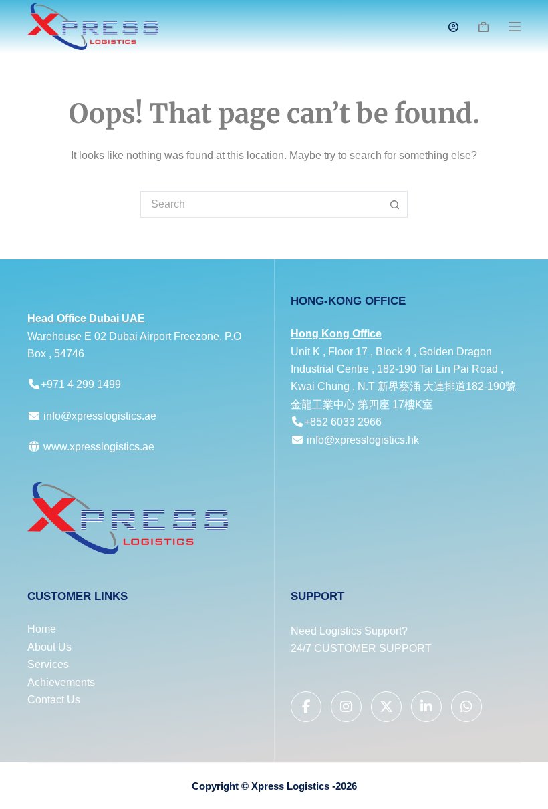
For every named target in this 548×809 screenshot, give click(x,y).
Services (48, 664)
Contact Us (53, 699)
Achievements (61, 682)
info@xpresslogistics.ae (99, 416)
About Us (49, 647)
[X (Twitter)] (386, 706)
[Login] (453, 27)
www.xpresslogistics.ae (97, 446)
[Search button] (394, 204)
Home (41, 629)
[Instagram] (346, 706)
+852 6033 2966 (343, 422)
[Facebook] (306, 706)
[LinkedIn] (426, 706)
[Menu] (515, 27)
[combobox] (261, 204)
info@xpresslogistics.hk (363, 440)
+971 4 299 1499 (81, 384)
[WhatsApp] (466, 706)
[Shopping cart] (483, 27)
